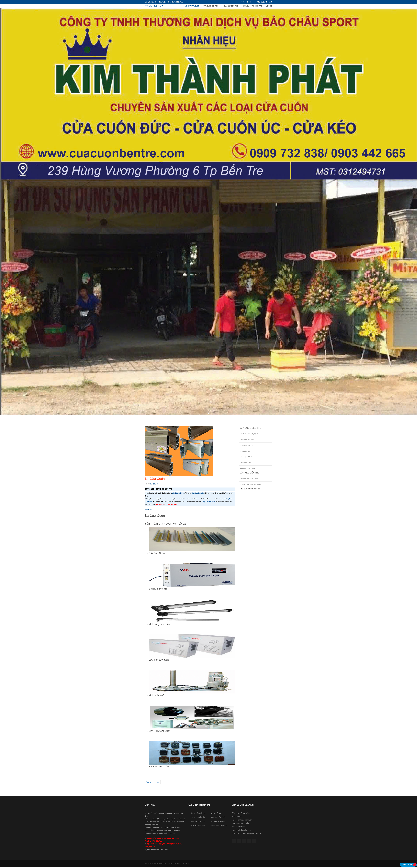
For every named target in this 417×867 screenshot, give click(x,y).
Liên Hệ (269, 6)
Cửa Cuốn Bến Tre (246, 439)
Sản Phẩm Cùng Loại (158, 523)
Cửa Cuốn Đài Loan (246, 445)
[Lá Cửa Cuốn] (179, 451)
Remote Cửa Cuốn (159, 766)
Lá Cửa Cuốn (155, 478)
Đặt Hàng (148, 509)
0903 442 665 (246, 2)
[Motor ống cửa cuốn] (192, 610)
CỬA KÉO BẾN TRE (231, 6)
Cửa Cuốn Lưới (245, 462)
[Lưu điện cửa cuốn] (192, 646)
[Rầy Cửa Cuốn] (192, 539)
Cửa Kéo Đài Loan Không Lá (250, 484)
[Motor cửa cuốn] (192, 681)
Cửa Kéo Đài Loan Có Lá (248, 478)
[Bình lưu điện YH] (192, 575)
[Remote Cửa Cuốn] (192, 753)
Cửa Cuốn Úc (244, 451)
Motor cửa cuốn (157, 695)
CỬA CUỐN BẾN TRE (210, 6)
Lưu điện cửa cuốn (159, 659)
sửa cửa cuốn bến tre (252, 6)
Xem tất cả (179, 523)
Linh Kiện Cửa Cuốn (159, 731)
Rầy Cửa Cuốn (157, 553)
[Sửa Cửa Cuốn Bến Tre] (154, 6)
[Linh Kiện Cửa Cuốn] (192, 717)
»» (158, 782)
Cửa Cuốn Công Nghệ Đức (249, 434)
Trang (148, 782)
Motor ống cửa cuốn (159, 624)
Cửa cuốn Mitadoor (246, 457)
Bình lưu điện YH (158, 588)
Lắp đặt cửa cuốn (192, 6)
